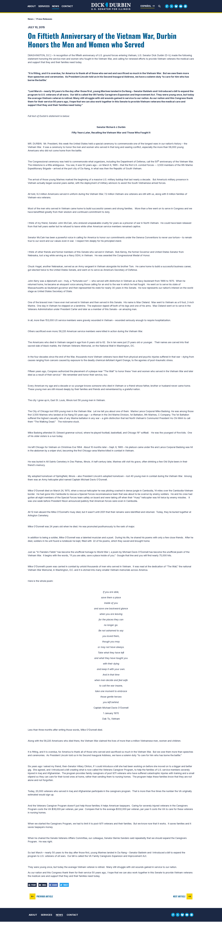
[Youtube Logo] (181, 6)
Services (44, 6)
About (31, 6)
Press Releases (44, 19)
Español (146, 6)
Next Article (179, 896)
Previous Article (44, 896)
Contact (67, 6)
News (55, 6)
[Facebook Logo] (167, 6)
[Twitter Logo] (171, 6)
